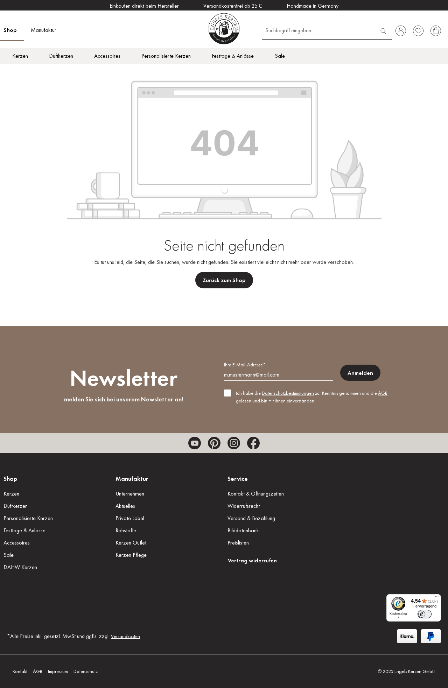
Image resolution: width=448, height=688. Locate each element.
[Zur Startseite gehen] (224, 28)
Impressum (58, 671)
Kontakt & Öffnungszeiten (255, 493)
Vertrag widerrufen (252, 560)
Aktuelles (125, 506)
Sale (9, 555)
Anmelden (360, 373)
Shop (10, 479)
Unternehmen (129, 493)
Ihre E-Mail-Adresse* (245, 364)
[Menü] (437, 598)
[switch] (425, 614)
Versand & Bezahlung (251, 518)
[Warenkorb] (435, 30)
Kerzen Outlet (130, 542)
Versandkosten (125, 636)
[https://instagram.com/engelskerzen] (234, 443)
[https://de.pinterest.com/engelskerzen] (214, 443)
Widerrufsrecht (243, 506)
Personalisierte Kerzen (28, 518)
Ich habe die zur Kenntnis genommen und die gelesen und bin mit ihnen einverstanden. (311, 397)
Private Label (129, 518)
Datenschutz (86, 671)
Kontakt (20, 671)
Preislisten (238, 542)
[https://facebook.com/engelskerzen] (253, 443)
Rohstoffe (125, 530)
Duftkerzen (16, 506)
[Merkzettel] (418, 30)
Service (237, 479)
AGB (382, 393)
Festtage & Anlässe (25, 530)
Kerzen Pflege (131, 555)
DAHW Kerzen (20, 567)
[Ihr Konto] (401, 30)
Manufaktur (131, 479)
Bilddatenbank (243, 530)
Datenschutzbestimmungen (288, 393)
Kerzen (11, 493)
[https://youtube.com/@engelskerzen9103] (194, 443)
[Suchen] (383, 30)
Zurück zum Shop (224, 280)
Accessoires (17, 542)
